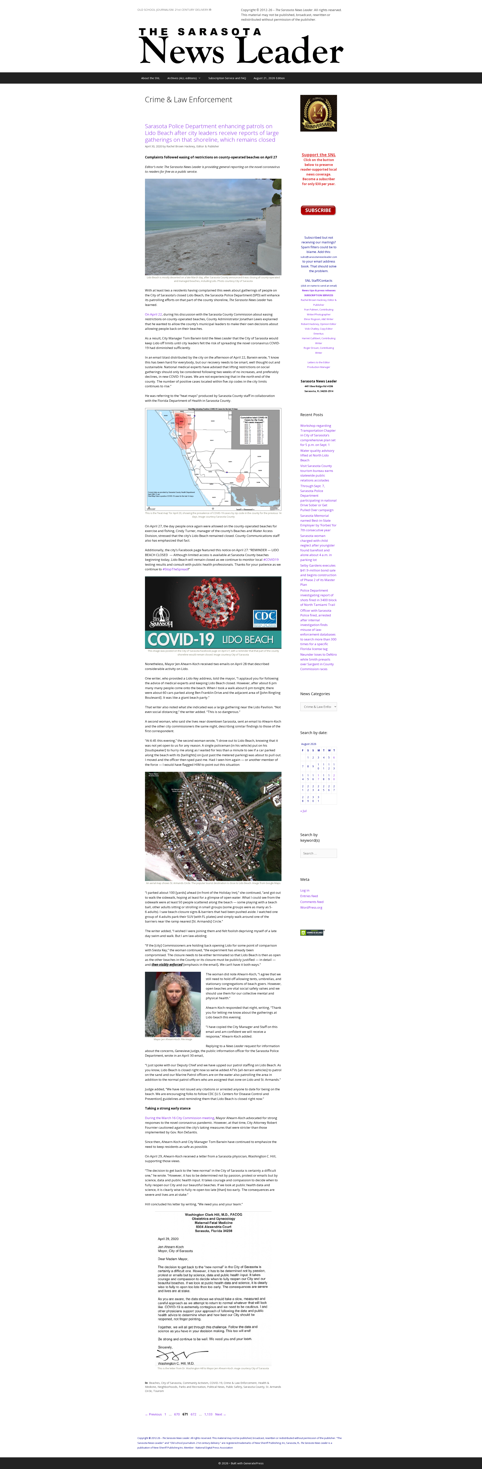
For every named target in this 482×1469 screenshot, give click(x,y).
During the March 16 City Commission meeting (179, 1118)
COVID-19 (216, 1383)
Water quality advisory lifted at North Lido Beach (317, 455)
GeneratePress (253, 1463)
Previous (153, 1414)
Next (220, 1414)
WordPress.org (311, 907)
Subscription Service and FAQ (227, 78)
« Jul (303, 811)
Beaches (154, 1383)
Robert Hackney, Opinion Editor (318, 324)
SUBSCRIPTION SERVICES (318, 295)
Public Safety (234, 1387)
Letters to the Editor (319, 362)
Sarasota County (253, 1387)
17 (318, 777)
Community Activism (195, 1383)
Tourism (158, 1391)
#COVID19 (271, 559)
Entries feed (309, 896)
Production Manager (318, 367)
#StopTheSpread (175, 569)
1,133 (208, 1414)
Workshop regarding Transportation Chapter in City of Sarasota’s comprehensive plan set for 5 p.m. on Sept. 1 (318, 435)
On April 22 (153, 314)
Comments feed (312, 902)
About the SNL (150, 78)
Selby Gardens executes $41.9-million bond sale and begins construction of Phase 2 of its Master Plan (318, 575)
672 (194, 1414)
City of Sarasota (171, 1383)
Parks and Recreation (192, 1387)
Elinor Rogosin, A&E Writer (318, 319)
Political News (215, 1387)
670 (177, 1414)
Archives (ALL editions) (182, 78)
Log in (304, 890)
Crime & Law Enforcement (240, 1383)
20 (334, 777)
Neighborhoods (167, 1387)
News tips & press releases (319, 290)
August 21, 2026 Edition (269, 78)
